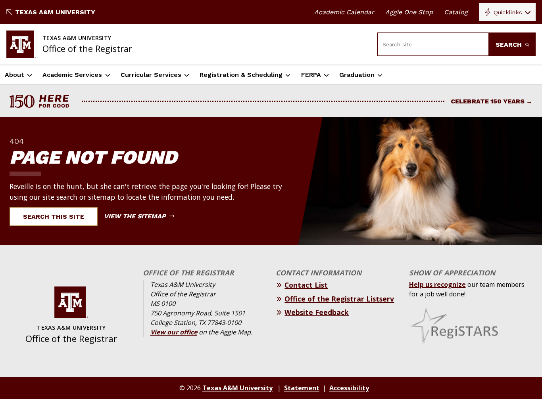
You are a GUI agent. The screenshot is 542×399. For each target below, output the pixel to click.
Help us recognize (437, 284)
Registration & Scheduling (241, 74)
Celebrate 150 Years (488, 101)
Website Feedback (316, 312)
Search (510, 44)
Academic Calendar (344, 12)
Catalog (456, 12)
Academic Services (72, 74)
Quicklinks (508, 12)
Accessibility (349, 388)
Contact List (306, 285)
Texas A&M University (55, 12)
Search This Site (53, 216)
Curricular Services (151, 74)
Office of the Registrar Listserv (339, 299)
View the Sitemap (136, 216)
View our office (173, 332)
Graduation (357, 74)
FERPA (311, 74)
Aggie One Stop (409, 12)
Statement (301, 388)
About (14, 74)
